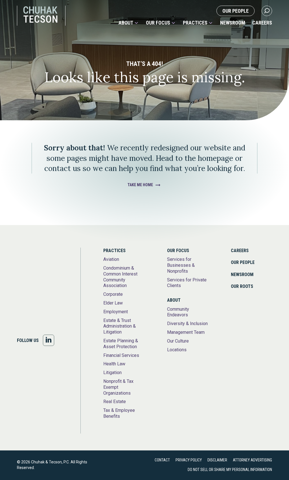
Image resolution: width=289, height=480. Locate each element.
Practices (195, 22)
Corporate (113, 294)
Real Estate (114, 401)
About (126, 22)
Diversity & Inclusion (187, 323)
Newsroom (232, 22)
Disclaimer (217, 460)
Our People (235, 11)
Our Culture (178, 341)
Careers (262, 22)
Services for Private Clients (187, 282)
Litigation (112, 372)
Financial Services (121, 355)
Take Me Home (140, 185)
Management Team (186, 332)
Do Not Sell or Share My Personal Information (230, 469)
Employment (115, 311)
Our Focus (158, 22)
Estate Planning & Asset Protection (120, 343)
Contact (162, 460)
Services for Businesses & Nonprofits (181, 265)
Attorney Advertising (252, 460)
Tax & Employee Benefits (119, 413)
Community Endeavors (178, 312)
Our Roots (242, 286)
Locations (177, 349)
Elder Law (113, 303)
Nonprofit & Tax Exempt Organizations (118, 387)
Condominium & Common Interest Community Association (120, 276)
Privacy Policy (189, 460)
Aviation (111, 259)
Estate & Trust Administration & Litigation (119, 326)
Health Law (114, 363)
